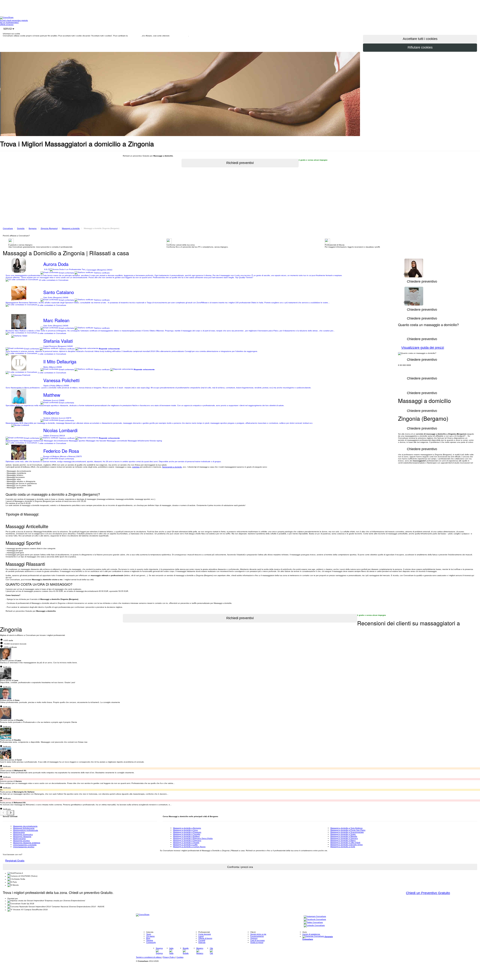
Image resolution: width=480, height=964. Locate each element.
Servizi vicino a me (258, 934)
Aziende (202, 942)
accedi (3, 20)
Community (151, 942)
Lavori (201, 936)
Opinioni (253, 938)
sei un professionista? (9, 22)
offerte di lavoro (7, 24)
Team (148, 934)
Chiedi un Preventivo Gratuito (428, 893)
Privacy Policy (169, 957)
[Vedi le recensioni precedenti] (3, 812)
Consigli (201, 940)
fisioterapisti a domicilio (172, 467)
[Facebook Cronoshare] (315, 920)
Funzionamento (257, 936)
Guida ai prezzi (256, 942)
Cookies (179, 957)
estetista (136, 467)
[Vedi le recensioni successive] (10, 812)
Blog (148, 938)
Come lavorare (204, 934)
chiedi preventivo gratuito (17, 20)
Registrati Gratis (14, 860)
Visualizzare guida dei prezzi (422, 348)
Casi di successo (257, 940)
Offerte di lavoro (205, 938)
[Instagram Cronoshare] (315, 917)
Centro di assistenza (311, 934)
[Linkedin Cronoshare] (314, 926)
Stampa (149, 940)
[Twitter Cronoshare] (313, 923)
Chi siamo (150, 936)
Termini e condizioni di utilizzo (149, 957)
